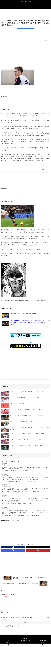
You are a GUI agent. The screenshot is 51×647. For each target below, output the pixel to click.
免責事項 (25, 642)
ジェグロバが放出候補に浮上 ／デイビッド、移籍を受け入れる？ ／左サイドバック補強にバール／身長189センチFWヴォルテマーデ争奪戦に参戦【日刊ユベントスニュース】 (30, 322)
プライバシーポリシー (42, 642)
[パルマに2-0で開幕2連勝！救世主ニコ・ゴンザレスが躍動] (5, 315)
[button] (47, 356)
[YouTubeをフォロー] (38, 550)
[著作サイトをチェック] (13, 547)
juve (19, 520)
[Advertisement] (25, 14)
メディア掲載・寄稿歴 (42, 640)
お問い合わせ (9, 642)
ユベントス (14, 520)
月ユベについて (9, 640)
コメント (4, 596)
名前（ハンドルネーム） (7, 612)
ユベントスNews (6, 520)
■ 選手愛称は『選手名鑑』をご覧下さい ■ (25, 28)
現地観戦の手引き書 (25, 640)
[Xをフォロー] (38, 547)
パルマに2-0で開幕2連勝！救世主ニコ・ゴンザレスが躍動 (24, 313)
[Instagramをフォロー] (13, 550)
